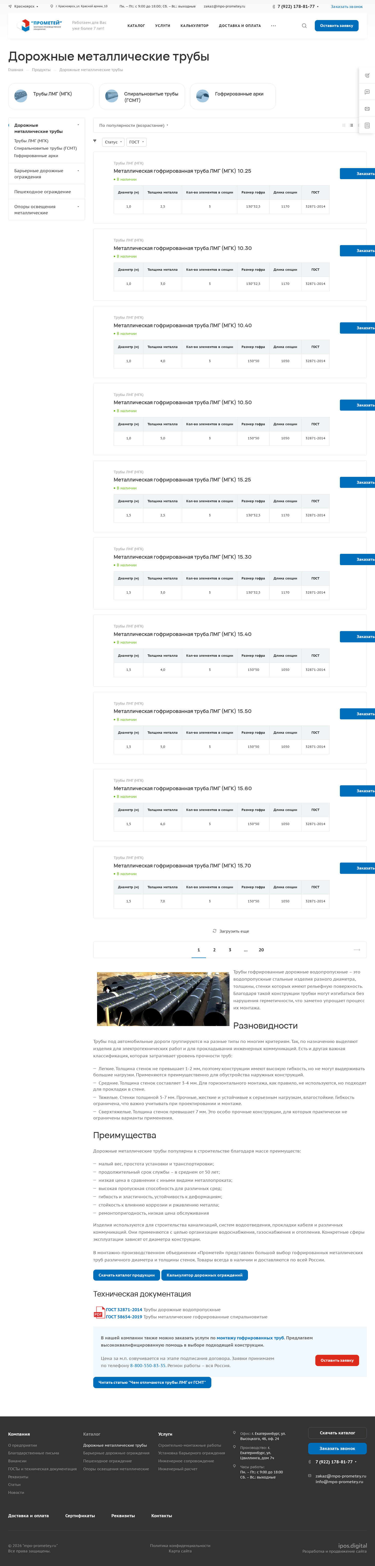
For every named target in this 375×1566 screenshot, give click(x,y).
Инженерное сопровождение (186, 1460)
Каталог (91, 1434)
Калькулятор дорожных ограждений (205, 1275)
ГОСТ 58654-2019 (124, 1317)
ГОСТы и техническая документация (42, 1468)
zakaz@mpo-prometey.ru (224, 6)
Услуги (165, 1434)
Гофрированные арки (239, 94)
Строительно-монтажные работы (189, 1445)
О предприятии (22, 1445)
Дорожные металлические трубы (38, 128)
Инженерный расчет (177, 1468)
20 (261, 950)
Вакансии (17, 1460)
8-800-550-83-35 (147, 1365)
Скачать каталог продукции (127, 1275)
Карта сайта (180, 1551)
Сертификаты (80, 1516)
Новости (16, 1492)
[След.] (355, 950)
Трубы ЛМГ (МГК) (52, 94)
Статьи (14, 1484)
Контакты (161, 1516)
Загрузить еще (234, 931)
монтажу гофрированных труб (250, 1338)
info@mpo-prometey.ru (339, 1481)
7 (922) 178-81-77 (296, 6)
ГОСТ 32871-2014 (124, 1309)
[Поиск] (304, 25)
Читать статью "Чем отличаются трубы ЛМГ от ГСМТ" (152, 1382)
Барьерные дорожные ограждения (38, 174)
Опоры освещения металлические (35, 210)
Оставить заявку (336, 25)
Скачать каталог (337, 1433)
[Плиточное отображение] (344, 125)
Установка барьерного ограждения (191, 1453)
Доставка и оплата (28, 1516)
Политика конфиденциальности (180, 1545)
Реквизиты (18, 1476)
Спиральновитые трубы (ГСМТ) (45, 148)
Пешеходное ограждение (42, 192)
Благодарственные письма (33, 1453)
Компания (19, 1434)
